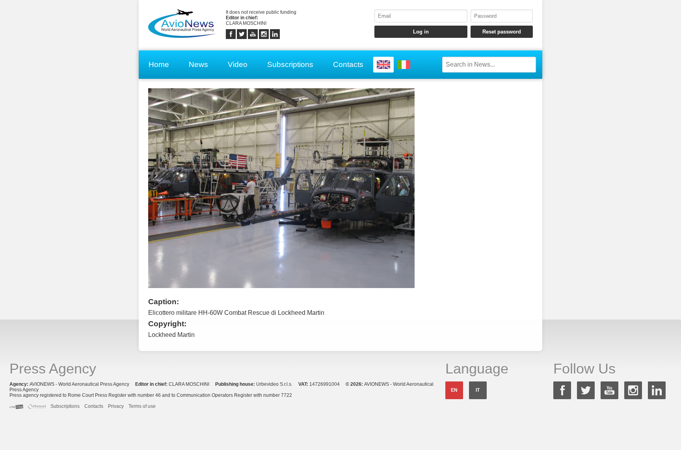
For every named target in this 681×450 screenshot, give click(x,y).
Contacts (348, 64)
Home (159, 64)
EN (454, 390)
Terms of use (142, 406)
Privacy (116, 406)
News (198, 64)
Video (237, 64)
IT (478, 390)
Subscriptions (290, 64)
